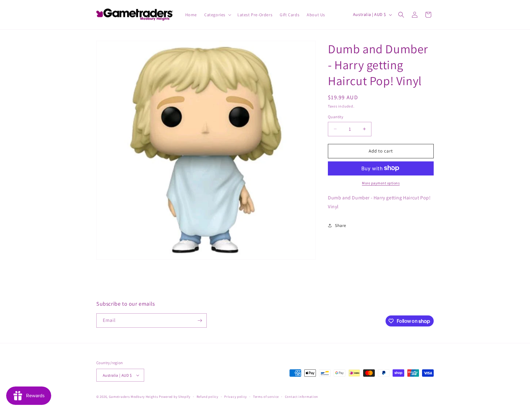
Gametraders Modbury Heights (133, 396)
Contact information (301, 396)
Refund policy (207, 396)
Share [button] (340, 225)
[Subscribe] (199, 320)
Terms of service (266, 396)
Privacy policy (235, 396)
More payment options (381, 182)
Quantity (335, 116)
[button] (217, 14)
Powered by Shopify (174, 396)
